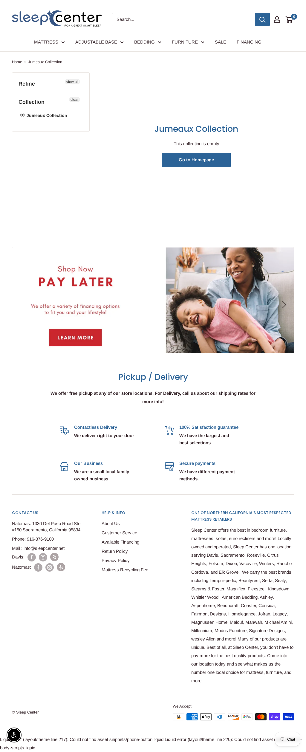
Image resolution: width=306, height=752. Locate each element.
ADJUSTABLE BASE (96, 41)
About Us (111, 523)
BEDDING (144, 41)
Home (17, 62)
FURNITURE (185, 41)
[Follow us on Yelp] (54, 557)
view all (72, 82)
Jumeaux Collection (46, 115)
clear (75, 100)
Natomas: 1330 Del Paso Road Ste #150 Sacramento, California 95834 (46, 526)
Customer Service (119, 532)
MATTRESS (46, 41)
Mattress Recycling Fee (125, 569)
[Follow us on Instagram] (43, 557)
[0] (289, 19)
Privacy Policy (116, 560)
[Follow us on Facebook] (31, 557)
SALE (220, 41)
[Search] (262, 19)
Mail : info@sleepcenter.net (38, 548)
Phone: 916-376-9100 (33, 538)
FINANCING (249, 41)
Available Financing (120, 541)
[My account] (277, 19)
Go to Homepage (196, 159)
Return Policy (115, 551)
